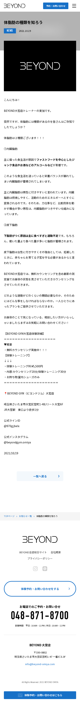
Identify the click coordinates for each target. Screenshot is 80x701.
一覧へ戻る (40, 476)
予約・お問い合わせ (55, 5)
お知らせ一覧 (25, 516)
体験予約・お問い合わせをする (40, 589)
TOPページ (9, 516)
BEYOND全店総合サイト (33, 552)
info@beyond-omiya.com (40, 664)
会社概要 (56, 552)
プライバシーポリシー (40, 558)
